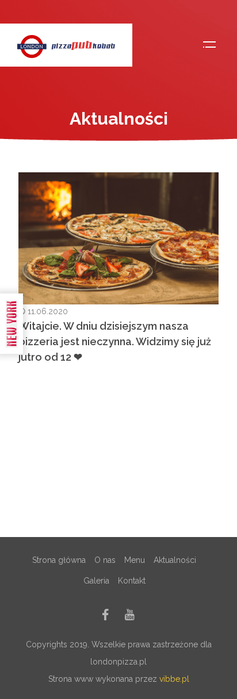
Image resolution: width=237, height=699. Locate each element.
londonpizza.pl (118, 661)
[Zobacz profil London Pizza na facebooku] (105, 616)
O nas (105, 560)
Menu (134, 560)
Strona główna (59, 560)
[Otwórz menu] (209, 45)
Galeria (96, 580)
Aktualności (175, 560)
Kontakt (132, 580)
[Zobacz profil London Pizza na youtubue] (130, 616)
